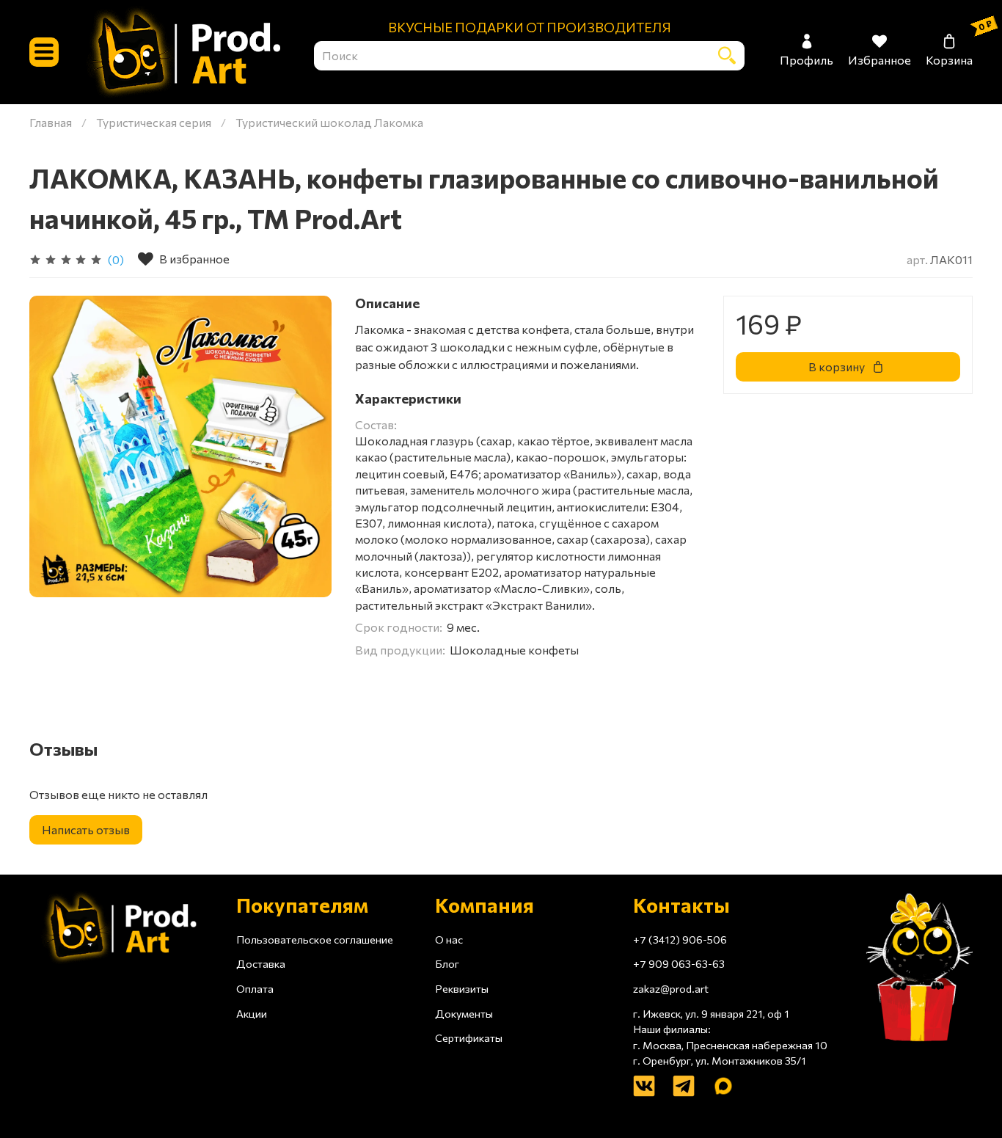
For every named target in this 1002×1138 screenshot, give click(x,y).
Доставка (260, 963)
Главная (50, 122)
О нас (449, 939)
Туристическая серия (153, 122)
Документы (464, 1013)
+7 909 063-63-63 (679, 963)
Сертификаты (468, 1037)
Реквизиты (462, 988)
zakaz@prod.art (671, 988)
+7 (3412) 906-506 (680, 939)
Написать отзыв (86, 829)
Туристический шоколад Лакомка (329, 122)
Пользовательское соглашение (314, 939)
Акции (251, 1013)
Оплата (255, 988)
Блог (447, 963)
